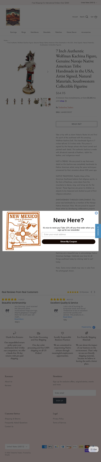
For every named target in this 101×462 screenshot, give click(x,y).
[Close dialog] (96, 213)
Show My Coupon (68, 242)
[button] (98, 231)
